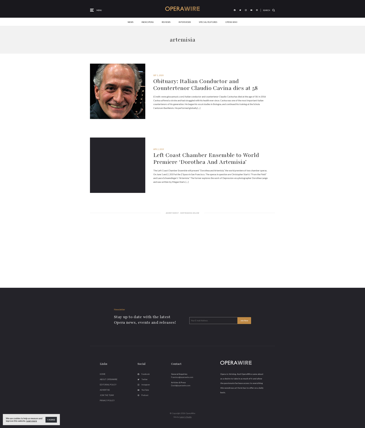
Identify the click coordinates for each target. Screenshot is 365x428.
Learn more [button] (31, 421)
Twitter (144, 379)
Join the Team (107, 395)
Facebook (145, 374)
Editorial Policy (108, 384)
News (130, 22)
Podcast (144, 395)
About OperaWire (108, 379)
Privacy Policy (107, 400)
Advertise (105, 390)
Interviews (185, 22)
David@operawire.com (180, 385)
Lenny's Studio (186, 417)
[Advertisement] (182, 238)
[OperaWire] (182, 9)
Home (102, 374)
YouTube (145, 390)
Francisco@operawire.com (182, 377)
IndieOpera (147, 22)
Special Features (208, 22)
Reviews (166, 22)
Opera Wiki (231, 22)
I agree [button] (51, 420)
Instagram (145, 384)
